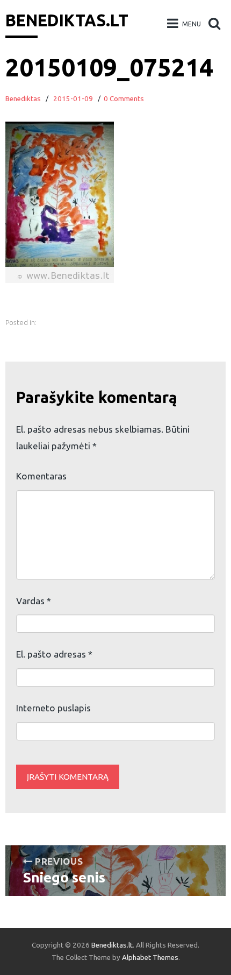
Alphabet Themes (150, 957)
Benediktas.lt (66, 20)
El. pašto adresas (54, 654)
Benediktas (23, 99)
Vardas (33, 601)
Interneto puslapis (53, 708)
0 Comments (124, 99)
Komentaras (41, 476)
